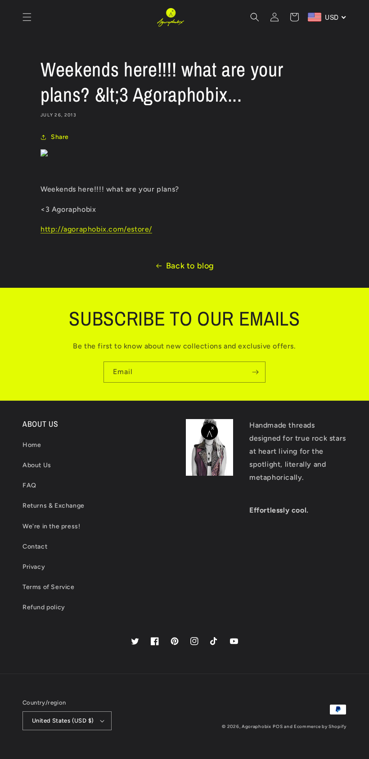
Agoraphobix (256, 726)
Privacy (33, 567)
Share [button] (60, 137)
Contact (34, 546)
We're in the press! (51, 526)
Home (31, 445)
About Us (36, 465)
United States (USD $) (63, 720)
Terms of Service (48, 587)
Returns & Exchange (53, 505)
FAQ (29, 485)
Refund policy (43, 607)
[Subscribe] (255, 372)
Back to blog (190, 266)
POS (278, 726)
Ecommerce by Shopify (320, 726)
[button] (27, 17)
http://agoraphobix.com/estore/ (96, 229)
